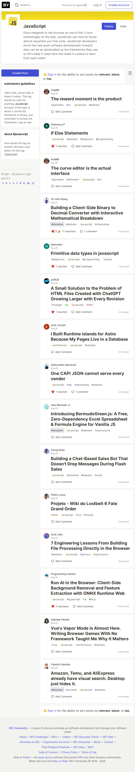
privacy (85, 554)
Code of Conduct (48, 752)
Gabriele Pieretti (60, 619)
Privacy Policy (70, 752)
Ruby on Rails (60, 760)
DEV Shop (79, 747)
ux (68, 104)
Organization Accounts (56, 741)
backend (73, 475)
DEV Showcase (81, 741)
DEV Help (108, 736)
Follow (109, 26)
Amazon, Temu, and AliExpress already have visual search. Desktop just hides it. (88, 678)
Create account (119, 5)
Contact (108, 741)
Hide (123, 26)
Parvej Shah (58, 449)
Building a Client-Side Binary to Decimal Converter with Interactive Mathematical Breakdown (87, 213)
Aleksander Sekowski (63, 364)
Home (23, 736)
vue (54, 644)
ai (66, 304)
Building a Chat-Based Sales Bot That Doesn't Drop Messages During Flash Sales (89, 464)
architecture (59, 345)
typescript (73, 599)
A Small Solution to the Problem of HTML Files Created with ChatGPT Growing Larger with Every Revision (87, 293)
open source (45, 757)
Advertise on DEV (30, 741)
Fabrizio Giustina (60, 664)
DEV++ (55, 736)
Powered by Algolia (73, 5)
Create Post (20, 73)
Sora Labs (57, 534)
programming (104, 139)
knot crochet (58, 325)
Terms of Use (89, 752)
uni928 (55, 279)
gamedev (57, 104)
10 (28, 183)
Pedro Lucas (58, 494)
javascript (79, 104)
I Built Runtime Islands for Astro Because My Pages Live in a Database (89, 336)
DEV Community (18, 728)
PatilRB (55, 90)
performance (83, 644)
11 (33, 183)
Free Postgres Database (56, 747)
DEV (80, 757)
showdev (57, 224)
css (78, 514)
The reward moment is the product (86, 98)
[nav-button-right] (130, 73)
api (69, 384)
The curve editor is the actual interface (81, 171)
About (97, 741)
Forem (26, 757)
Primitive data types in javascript (85, 253)
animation (72, 179)
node (98, 475)
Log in (97, 5)
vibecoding (102, 224)
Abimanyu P (58, 124)
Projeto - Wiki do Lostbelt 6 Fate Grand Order (84, 506)
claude (88, 514)
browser (71, 689)
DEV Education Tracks (86, 736)
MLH (90, 747)
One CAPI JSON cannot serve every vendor (87, 376)
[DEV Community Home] (5, 4)
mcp (92, 599)
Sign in (51, 74)
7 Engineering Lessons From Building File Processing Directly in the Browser (90, 545)
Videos (66, 736)
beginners (86, 139)
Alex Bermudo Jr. (61, 404)
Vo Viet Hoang (59, 198)
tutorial (107, 259)
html (89, 304)
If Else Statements (69, 133)
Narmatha (56, 244)
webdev (94, 104)
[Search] (16, 5)
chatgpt (56, 304)
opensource (102, 430)
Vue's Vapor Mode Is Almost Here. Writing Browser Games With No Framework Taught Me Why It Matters (89, 633)
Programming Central (63, 573)
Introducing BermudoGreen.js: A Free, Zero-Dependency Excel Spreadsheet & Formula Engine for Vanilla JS (89, 419)
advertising (82, 384)
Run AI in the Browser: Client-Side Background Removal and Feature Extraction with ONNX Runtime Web (88, 588)
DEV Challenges (39, 736)
